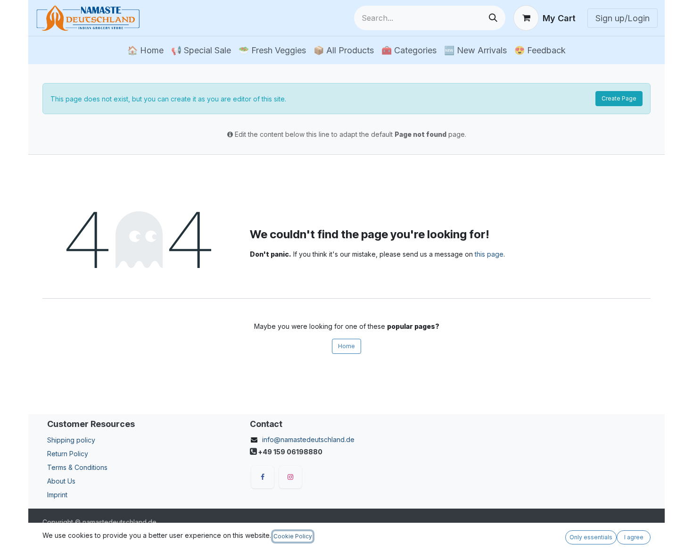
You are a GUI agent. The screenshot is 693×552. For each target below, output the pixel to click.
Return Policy (67, 454)
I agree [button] (634, 537)
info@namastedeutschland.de (308, 439)
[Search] (493, 18)
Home (346, 346)
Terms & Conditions (77, 467)
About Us (61, 481)
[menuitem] (145, 50)
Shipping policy (71, 440)
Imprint (57, 495)
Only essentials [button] (590, 537)
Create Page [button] (619, 98)
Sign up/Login (622, 18)
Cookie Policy (292, 536)
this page (489, 254)
